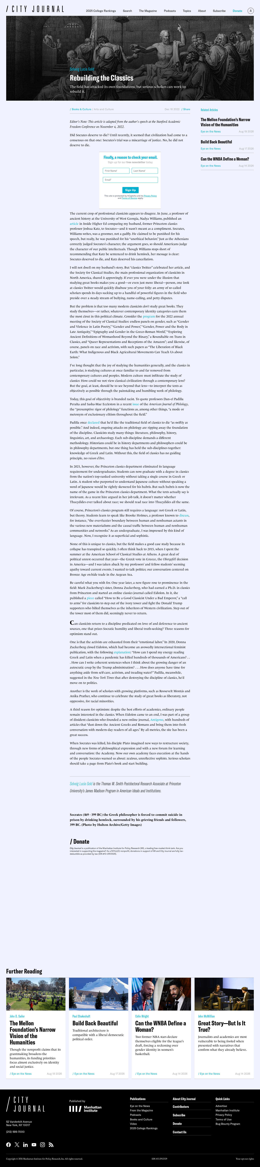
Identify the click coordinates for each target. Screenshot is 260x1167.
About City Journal (184, 1099)
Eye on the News (22, 1073)
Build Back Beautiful (216, 141)
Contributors (181, 1106)
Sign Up (130, 190)
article (74, 223)
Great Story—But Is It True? (221, 1026)
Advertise (221, 1106)
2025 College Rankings (101, 10)
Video (133, 1124)
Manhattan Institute (227, 1110)
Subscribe (219, 10)
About (202, 10)
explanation (122, 652)
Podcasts (170, 10)
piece (90, 597)
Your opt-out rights (245, 1158)
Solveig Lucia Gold (82, 69)
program (149, 316)
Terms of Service (129, 198)
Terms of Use (224, 1119)
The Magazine (148, 10)
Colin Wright (142, 1016)
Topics (187, 10)
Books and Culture (141, 1119)
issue (135, 404)
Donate (237, 10)
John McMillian (206, 1016)
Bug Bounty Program (228, 1124)
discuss (184, 515)
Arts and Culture (104, 109)
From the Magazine (141, 1110)
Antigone (156, 719)
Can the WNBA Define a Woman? (225, 159)
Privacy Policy (150, 195)
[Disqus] (130, 910)
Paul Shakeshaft (81, 1016)
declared (94, 422)
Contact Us (179, 1132)
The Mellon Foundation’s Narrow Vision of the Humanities (225, 122)
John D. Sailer (17, 1016)
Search (127, 10)
